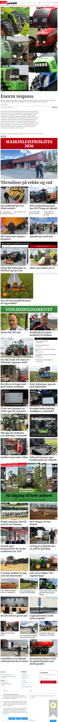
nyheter (3, 133)
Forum (34, 2)
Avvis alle (25, 718)
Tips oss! (24, 684)
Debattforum (25, 682)
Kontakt (44, 2)
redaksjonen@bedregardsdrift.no (8, 676)
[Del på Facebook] (53, 107)
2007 (36, 133)
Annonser (49, 2)
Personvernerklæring (27, 686)
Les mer (33, 697)
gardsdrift (15, 133)
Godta (18, 718)
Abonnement (25, 676)
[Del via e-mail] (56, 107)
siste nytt (40, 133)
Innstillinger (53, 720)
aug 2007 (27, 133)
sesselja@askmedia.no (6, 683)
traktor (21, 133)
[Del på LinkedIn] (54, 107)
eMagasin (54, 2)
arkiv (32, 133)
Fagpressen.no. (6, 713)
